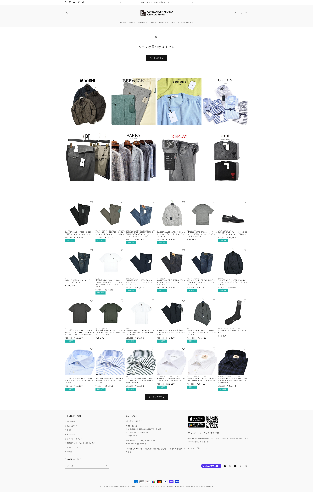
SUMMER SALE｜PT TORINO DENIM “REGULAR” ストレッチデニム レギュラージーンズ (201, 282)
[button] (67, 13)
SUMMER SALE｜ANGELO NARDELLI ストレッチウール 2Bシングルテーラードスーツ (202, 332)
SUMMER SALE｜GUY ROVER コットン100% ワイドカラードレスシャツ (171, 379)
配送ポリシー (179, 486)
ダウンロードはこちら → (197, 448)
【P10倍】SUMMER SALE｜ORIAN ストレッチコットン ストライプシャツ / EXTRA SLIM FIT (141, 380)
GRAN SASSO (178, 129)
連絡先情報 (209, 486)
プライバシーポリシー (74, 439)
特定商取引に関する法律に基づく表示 (80, 443)
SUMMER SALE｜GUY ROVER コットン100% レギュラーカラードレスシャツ (202, 379)
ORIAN (224, 129)
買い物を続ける (156, 58)
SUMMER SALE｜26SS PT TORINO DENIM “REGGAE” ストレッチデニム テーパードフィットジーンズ (140, 234)
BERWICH (132, 129)
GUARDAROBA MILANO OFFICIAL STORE (120, 486)
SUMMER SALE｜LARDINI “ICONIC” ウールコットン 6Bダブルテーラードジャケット (232, 282)
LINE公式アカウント (134, 449)
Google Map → (132, 435)
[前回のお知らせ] (120, 2)
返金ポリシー (70, 434)
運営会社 (68, 452)
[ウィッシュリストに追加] (92, 202)
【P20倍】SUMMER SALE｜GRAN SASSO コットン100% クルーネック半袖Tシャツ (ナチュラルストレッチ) (79, 332)
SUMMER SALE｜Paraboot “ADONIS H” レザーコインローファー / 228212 (232, 233)
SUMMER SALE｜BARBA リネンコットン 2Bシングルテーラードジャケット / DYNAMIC (171, 234)
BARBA (132, 185)
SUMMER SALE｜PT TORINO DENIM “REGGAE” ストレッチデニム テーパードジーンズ (171, 282)
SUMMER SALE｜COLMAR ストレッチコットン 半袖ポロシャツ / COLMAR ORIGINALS (141, 332)
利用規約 (68, 430)
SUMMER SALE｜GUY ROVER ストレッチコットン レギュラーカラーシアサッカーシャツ (232, 380)
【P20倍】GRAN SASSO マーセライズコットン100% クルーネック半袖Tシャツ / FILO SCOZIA (202, 234)
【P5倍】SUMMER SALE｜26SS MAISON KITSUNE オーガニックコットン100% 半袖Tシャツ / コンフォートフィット (110, 283)
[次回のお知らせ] (192, 2)
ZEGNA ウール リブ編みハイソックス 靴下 (232, 331)
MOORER (86, 129)
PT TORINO (86, 185)
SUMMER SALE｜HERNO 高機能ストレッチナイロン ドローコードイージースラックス (171, 332)
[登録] (106, 466)
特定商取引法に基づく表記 (194, 486)
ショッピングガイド (73, 447)
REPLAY (178, 185)
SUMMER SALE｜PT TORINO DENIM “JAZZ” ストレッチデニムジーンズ (79, 233)
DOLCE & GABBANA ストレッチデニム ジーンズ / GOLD (79, 281)
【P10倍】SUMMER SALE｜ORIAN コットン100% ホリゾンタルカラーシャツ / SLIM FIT (80, 380)
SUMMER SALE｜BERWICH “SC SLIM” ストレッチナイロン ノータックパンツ (110, 233)
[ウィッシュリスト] (240, 13)
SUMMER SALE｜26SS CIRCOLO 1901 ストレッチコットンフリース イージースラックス (141, 282)
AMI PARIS (224, 185)
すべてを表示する (156, 397)
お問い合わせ (70, 421)
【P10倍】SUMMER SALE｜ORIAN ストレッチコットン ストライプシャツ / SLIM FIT (110, 380)
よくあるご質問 (71, 426)
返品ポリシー (144, 486)
